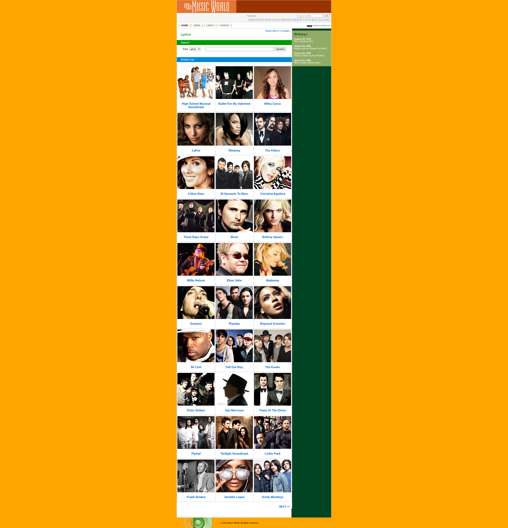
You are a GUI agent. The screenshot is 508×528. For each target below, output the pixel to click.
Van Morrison (234, 410)
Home (184, 25)
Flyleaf (196, 453)
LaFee (196, 150)
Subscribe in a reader (277, 30)
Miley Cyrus (272, 103)
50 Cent (196, 367)
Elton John (234, 280)
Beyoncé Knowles (272, 323)
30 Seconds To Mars (234, 193)
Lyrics (210, 25)
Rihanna (234, 150)
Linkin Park (272, 453)
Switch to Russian (321, 25)
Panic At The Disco (273, 410)
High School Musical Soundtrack (196, 105)
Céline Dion (196, 193)
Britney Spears (272, 237)
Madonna (272, 280)
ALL (328, 20)
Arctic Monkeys (272, 497)
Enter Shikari (196, 410)
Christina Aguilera (272, 193)
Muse (234, 237)
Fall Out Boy (234, 367)
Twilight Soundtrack (234, 453)
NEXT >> (284, 506)
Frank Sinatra (196, 497)
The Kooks (272, 367)
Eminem (196, 323)
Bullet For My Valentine (234, 103)
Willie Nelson (196, 280)
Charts (224, 25)
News (197, 25)
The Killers (272, 150)
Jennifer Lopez (234, 497)
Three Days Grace (196, 237)
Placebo (234, 323)
